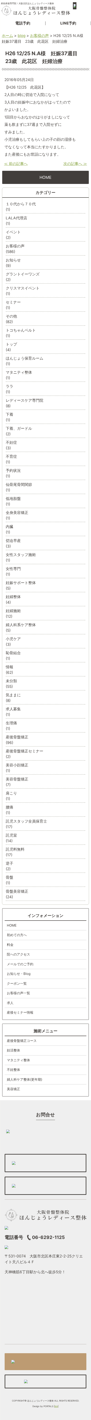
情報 (9, 667)
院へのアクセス (18, 954)
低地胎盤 (13, 498)
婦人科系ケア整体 (21, 625)
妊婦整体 (13, 597)
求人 (10, 1003)
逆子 (9, 863)
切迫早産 (13, 540)
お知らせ (13, 260)
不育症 (11, 456)
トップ (11, 344)
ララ (9, 386)
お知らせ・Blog (18, 974)
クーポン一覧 (17, 983)
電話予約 (22, 23)
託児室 (11, 835)
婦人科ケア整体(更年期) (24, 1079)
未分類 (11, 681)
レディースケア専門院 (24, 400)
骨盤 (9, 877)
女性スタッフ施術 (21, 554)
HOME (45, 177)
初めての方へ (17, 935)
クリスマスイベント (23, 288)
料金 (10, 945)
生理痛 (11, 723)
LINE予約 (68, 23)
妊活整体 (13, 1050)
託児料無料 (15, 849)
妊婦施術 (13, 611)
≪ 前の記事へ (16, 163)
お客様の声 (15, 246)
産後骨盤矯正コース (22, 1041)
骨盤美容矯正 (17, 891)
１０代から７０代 (21, 204)
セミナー (13, 302)
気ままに (13, 695)
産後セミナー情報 (20, 1012)
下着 (9, 414)
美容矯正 (13, 1089)
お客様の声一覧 (18, 993)
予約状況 (13, 470)
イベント (13, 232)
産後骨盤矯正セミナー (24, 751)
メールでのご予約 (20, 964)
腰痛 (9, 807)
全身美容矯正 (17, 512)
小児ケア (13, 639)
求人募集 (13, 709)
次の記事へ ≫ (75, 163)
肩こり (11, 793)
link (56, 1406)
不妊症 (11, 442)
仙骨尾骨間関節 (19, 484)
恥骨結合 (13, 653)
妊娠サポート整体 (21, 583)
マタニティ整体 (19, 372)
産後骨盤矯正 (17, 737)
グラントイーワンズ (23, 274)
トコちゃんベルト (21, 330)
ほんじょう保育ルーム (24, 358)
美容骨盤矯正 (17, 779)
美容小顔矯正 (17, 765)
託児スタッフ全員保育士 (26, 821)
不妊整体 (13, 1070)
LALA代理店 (16, 218)
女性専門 (13, 568)
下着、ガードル (19, 428)
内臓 (9, 526)
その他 (11, 316)
